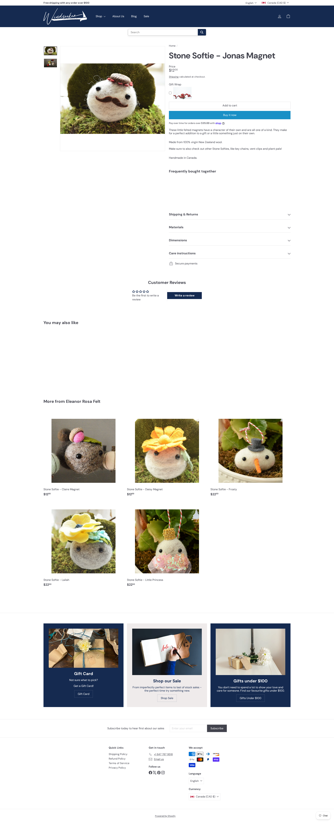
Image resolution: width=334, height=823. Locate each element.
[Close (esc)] (218, 380)
